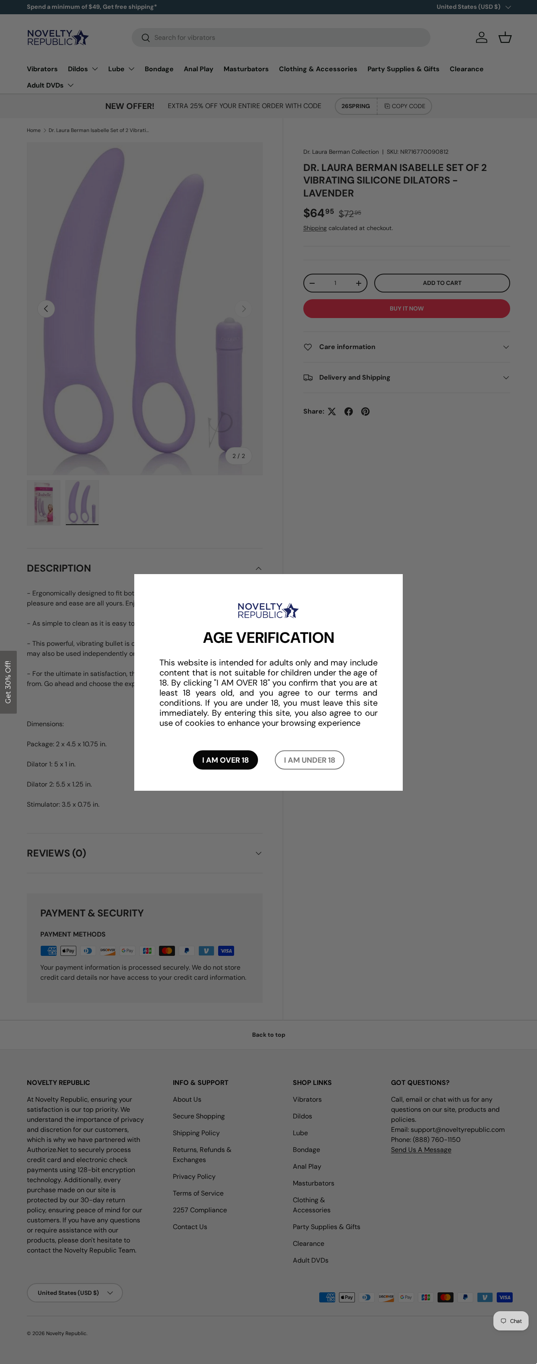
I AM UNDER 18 (309, 760)
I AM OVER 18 (225, 760)
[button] (8, 682)
